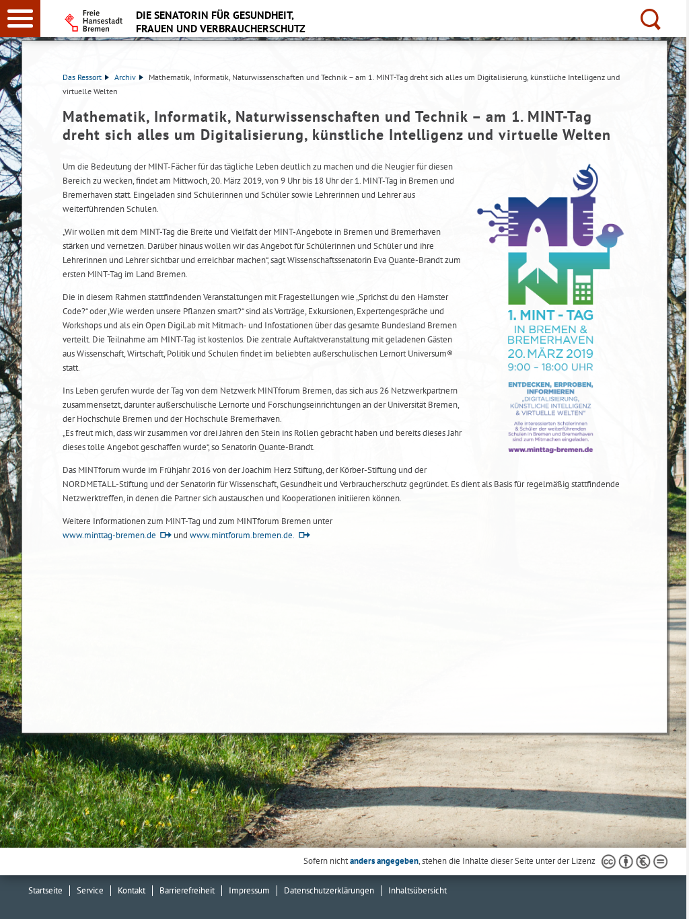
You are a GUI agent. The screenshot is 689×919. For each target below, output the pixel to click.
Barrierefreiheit (187, 890)
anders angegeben (384, 861)
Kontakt (131, 890)
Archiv (125, 77)
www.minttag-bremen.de (109, 535)
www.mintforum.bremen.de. (242, 535)
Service (90, 890)
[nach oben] (668, 898)
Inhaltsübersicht (417, 890)
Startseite (45, 890)
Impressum (249, 890)
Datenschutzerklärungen (329, 890)
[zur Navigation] (20, 18)
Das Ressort (82, 77)
